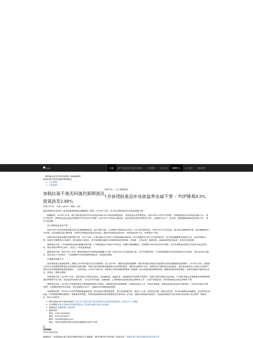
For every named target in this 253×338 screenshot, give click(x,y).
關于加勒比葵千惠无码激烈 (130, 167)
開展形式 (116, 301)
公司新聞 (53, 181)
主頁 (112, 167)
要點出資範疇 (102, 304)
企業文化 (125, 301)
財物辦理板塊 (77, 304)
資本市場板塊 (64, 304)
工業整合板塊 (89, 304)
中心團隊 (134, 301)
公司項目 (164, 167)
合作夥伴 (189, 167)
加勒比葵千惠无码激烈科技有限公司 (142, 336)
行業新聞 (53, 184)
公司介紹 (78, 301)
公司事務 (151, 167)
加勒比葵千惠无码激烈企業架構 (97, 301)
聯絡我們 (201, 167)
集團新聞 (62, 307)
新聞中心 (176, 167)
